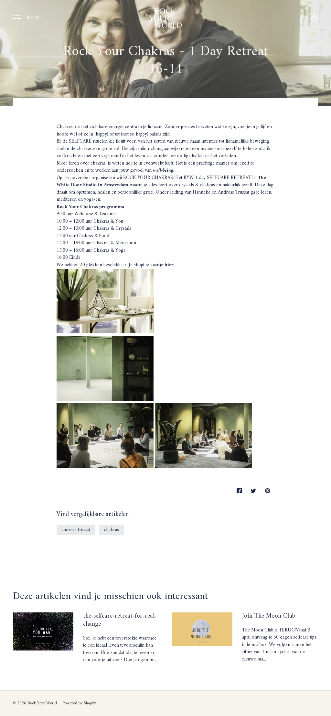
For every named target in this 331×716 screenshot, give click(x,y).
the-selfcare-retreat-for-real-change (120, 620)
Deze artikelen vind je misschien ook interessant (110, 596)
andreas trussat (76, 530)
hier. (169, 265)
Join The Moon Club (268, 616)
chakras (111, 530)
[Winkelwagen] (314, 18)
